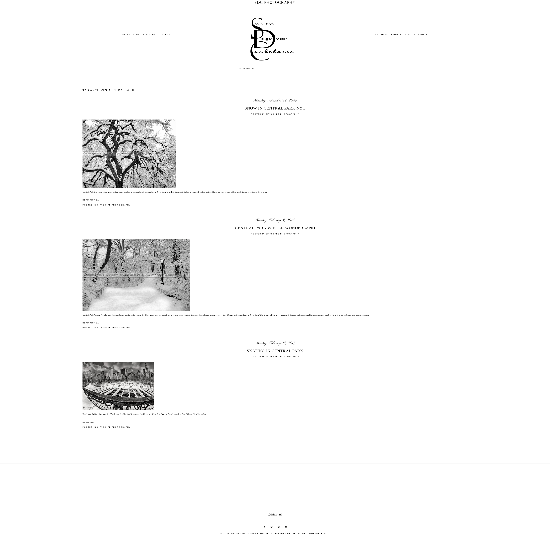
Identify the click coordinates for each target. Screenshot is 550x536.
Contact (424, 35)
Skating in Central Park (275, 351)
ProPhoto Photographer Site (308, 533)
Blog (136, 35)
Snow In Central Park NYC (275, 108)
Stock (166, 35)
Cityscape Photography (282, 114)
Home (126, 35)
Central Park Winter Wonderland (275, 228)
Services (381, 35)
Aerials (396, 35)
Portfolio (151, 35)
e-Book (410, 35)
